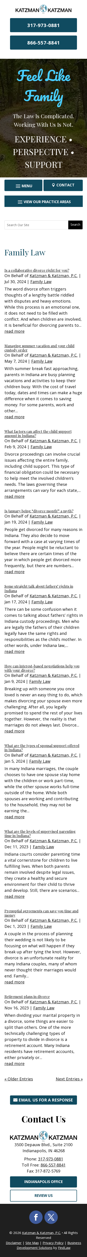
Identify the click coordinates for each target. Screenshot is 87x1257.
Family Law (41, 281)
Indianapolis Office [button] (43, 1181)
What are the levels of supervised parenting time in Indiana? (40, 833)
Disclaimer (14, 1242)
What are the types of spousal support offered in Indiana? (41, 747)
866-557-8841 (43, 42)
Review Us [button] (44, 1195)
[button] (23, 186)
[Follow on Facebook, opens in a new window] (36, 1217)
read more (14, 331)
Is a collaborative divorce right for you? (36, 270)
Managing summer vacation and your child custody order (39, 347)
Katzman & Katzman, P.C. (54, 275)
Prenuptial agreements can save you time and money (41, 913)
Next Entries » (69, 1079)
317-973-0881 (43, 25)
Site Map (32, 1242)
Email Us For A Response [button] (46, 1100)
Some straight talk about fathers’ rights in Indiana (38, 588)
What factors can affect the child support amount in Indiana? (38, 433)
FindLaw (64, 1247)
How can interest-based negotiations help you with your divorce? (41, 668)
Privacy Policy (53, 1242)
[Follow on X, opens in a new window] (51, 1217)
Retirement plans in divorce (27, 996)
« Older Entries (18, 1079)
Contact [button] (65, 185)
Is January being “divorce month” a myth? (38, 511)
